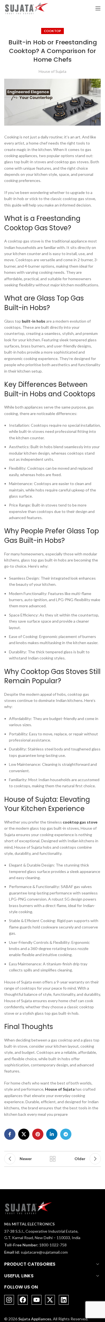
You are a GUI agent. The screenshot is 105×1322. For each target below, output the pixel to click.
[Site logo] (26, 8)
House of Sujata (52, 71)
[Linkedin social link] (51, 1134)
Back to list (53, 1158)
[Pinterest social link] (37, 1134)
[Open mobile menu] (98, 8)
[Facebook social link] (9, 1134)
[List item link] (42, 1245)
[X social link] (23, 1134)
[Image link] (28, 1207)
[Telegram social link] (65, 1134)
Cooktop (52, 31)
